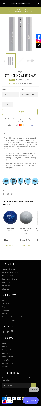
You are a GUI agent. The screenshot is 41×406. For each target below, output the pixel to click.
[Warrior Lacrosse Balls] (26, 217)
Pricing (4, 313)
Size (22, 89)
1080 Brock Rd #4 (8, 269)
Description (8, 134)
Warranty (5, 310)
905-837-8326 (7, 276)
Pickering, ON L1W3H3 (10, 272)
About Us (5, 289)
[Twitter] (38, 45)
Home (4, 343)
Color (4, 89)
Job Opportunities (8, 320)
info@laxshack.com (9, 279)
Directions (6, 282)
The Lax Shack (11, 395)
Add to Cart (10, 245)
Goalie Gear (6, 353)
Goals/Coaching (8, 360)
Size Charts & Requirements (12, 317)
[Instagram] (38, 41)
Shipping (12, 83)
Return (4, 307)
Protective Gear (7, 350)
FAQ (3, 300)
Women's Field (7, 357)
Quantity (5, 99)
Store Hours (6, 286)
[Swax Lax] (10, 217)
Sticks (4, 347)
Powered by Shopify (21, 395)
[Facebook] (38, 36)
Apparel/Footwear (8, 363)
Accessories (6, 367)
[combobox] (10, 240)
